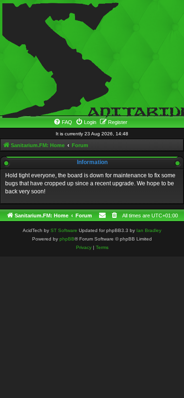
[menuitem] (62, 122)
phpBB (67, 238)
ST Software (63, 230)
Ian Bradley (148, 230)
